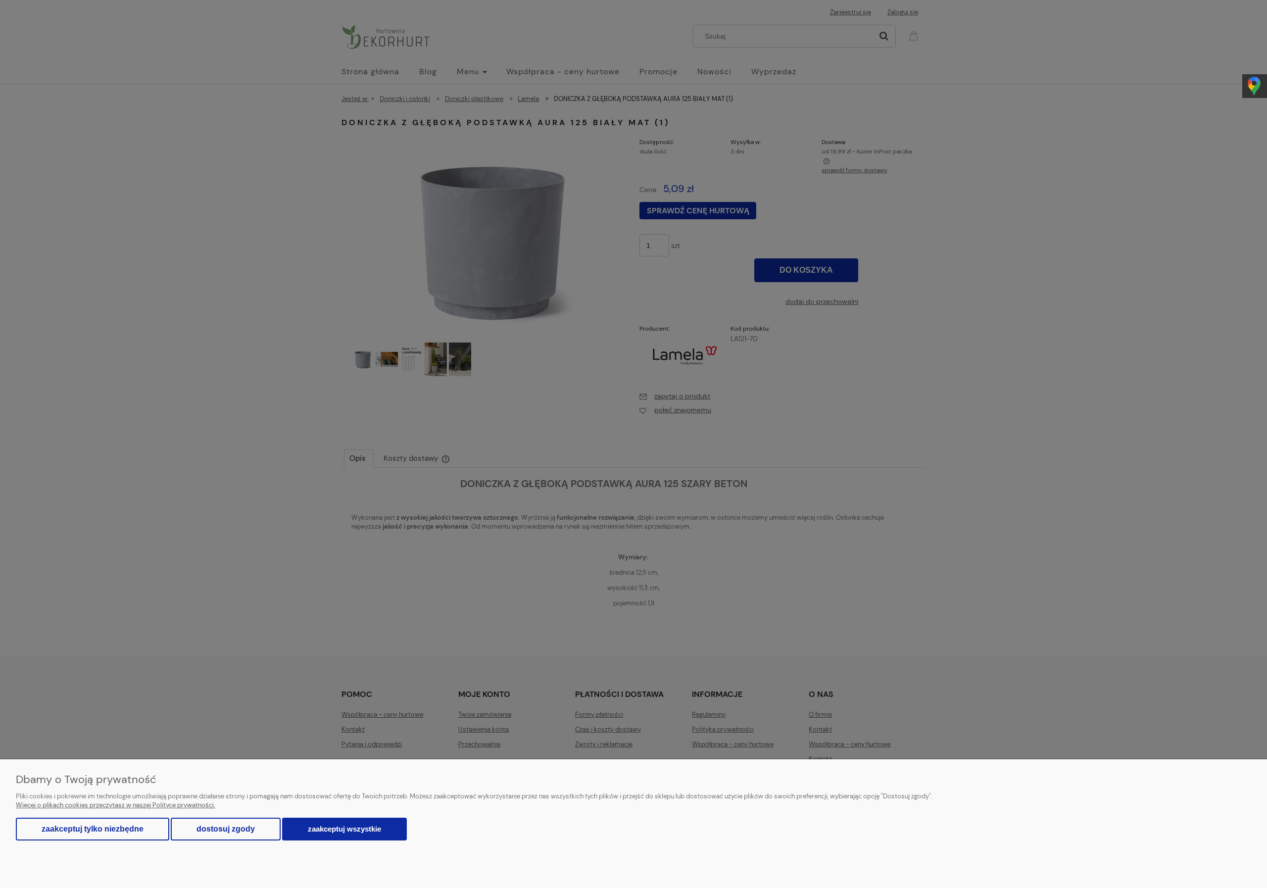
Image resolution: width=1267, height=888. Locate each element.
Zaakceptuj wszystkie (344, 829)
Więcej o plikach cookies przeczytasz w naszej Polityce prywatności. (115, 805)
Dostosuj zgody (225, 829)
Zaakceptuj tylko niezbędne (93, 829)
